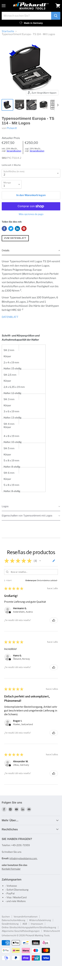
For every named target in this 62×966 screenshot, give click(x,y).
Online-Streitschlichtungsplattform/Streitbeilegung (29, 927)
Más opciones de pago (31, 214)
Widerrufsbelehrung (40, 920)
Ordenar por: (31, 580)
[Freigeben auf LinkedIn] (17, 228)
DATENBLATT (10, 317)
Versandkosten (14, 151)
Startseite (8, 31)
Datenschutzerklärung (13, 920)
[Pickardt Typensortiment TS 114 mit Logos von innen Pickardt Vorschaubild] (19, 104)
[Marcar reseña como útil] (54, 620)
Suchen (6, 916)
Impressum (37, 923)
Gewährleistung (10, 923)
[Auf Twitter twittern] (10, 228)
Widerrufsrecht (51, 931)
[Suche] (55, 16)
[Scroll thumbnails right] (57, 105)
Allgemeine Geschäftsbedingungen (21, 931)
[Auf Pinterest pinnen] (24, 228)
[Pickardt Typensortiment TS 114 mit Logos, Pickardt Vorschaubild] (7, 104)
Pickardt (12, 128)
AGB (24, 923)
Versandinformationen (26, 916)
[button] (31, 250)
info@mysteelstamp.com (23, 858)
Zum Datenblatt (15, 238)
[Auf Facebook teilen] (4, 228)
